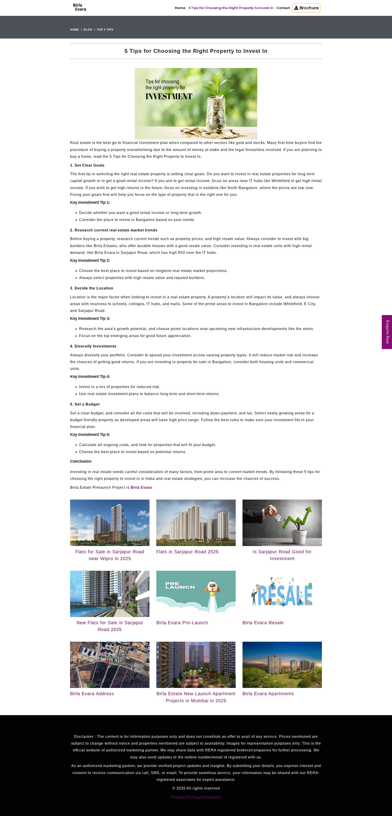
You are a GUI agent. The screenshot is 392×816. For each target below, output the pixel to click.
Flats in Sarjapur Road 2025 (187, 551)
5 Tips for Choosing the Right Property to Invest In (231, 8)
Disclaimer (211, 797)
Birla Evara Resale (263, 622)
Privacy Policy (184, 797)
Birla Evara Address (92, 693)
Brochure (308, 7)
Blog (88, 29)
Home (180, 8)
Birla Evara (141, 487)
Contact (283, 8)
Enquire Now (388, 332)
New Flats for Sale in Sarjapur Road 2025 (109, 626)
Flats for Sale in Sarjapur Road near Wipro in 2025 (109, 555)
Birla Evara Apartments (268, 693)
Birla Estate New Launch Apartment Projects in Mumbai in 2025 (196, 697)
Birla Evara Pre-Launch (182, 622)
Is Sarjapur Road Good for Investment (282, 555)
